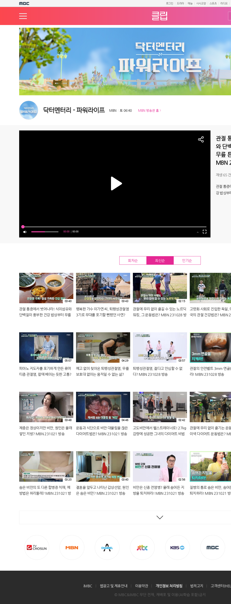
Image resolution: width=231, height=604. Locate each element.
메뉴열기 (23, 16)
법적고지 (196, 586)
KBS (177, 547)
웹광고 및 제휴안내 (113, 586)
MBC (212, 547)
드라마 (180, 3)
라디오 (224, 3)
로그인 (169, 3)
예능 (190, 3)
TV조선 (36, 547)
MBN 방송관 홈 (148, 110)
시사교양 (201, 3)
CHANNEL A (107, 547)
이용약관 (141, 586)
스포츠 (213, 3)
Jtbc (142, 547)
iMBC (87, 586)
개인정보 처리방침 (169, 586)
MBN (72, 547)
